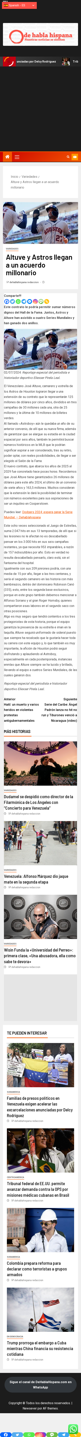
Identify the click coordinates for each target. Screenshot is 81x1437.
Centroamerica (15, 1177)
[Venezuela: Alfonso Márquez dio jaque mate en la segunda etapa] (40, 843)
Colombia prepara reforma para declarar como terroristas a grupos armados (37, 1268)
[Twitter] (12, 301)
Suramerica (13, 1092)
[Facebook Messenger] (29, 301)
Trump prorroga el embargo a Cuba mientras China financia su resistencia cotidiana (40, 1348)
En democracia (15, 1337)
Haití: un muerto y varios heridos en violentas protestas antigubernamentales (21, 710)
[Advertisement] (40, 108)
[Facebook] (6, 301)
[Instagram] (35, 301)
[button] (17, 157)
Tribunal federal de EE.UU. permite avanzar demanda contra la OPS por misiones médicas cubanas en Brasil (38, 1189)
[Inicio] (7, 157)
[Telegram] (23, 301)
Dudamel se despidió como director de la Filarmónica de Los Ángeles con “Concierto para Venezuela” (38, 802)
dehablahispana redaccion (24, 282)
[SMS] (41, 301)
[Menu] (17, 157)
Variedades (12, 249)
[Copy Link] (46, 301)
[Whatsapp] (18, 301)
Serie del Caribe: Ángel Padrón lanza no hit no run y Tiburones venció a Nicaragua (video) (59, 710)
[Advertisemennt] (40, 34)
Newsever (30, 1408)
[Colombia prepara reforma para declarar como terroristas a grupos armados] (40, 1230)
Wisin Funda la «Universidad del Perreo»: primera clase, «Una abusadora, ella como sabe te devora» (40, 955)
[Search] (68, 157)
